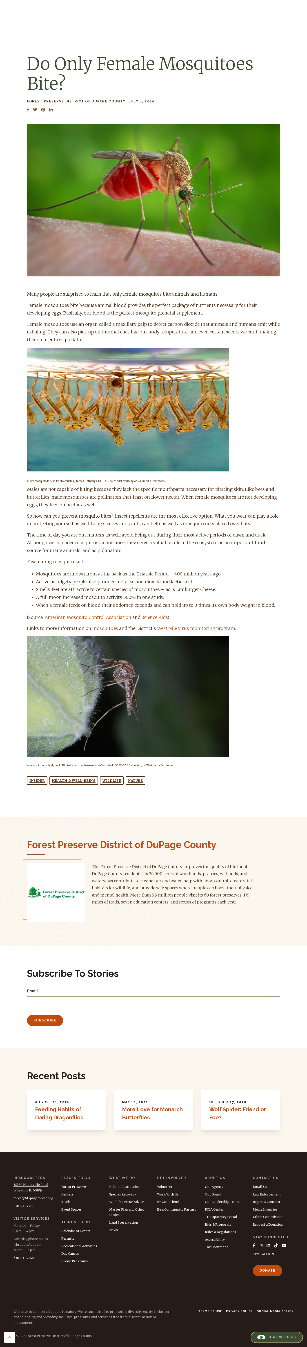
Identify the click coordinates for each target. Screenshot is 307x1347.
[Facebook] (254, 1245)
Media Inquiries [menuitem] (265, 1209)
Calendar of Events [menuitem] (75, 1231)
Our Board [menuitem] (213, 1194)
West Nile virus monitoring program (196, 628)
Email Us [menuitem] (260, 1187)
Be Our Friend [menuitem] (168, 1202)
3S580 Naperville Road (30, 1185)
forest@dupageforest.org (33, 1198)
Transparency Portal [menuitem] (221, 1217)
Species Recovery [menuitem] (122, 1194)
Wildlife (111, 781)
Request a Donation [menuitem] (268, 1224)
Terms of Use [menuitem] (210, 1311)
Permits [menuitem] (67, 1238)
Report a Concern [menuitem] (266, 1202)
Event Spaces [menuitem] (71, 1209)
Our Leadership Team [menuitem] (222, 1202)
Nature (135, 781)
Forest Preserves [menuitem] (74, 1187)
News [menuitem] (113, 1230)
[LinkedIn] (268, 1245)
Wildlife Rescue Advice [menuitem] (126, 1202)
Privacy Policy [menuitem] (239, 1311)
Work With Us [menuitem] (168, 1194)
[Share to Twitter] (35, 110)
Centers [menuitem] (67, 1194)
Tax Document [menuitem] (216, 1247)
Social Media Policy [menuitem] (275, 1311)
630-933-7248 (23, 1258)
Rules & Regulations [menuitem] (220, 1232)
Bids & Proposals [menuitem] (218, 1224)
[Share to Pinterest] (43, 110)
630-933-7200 (23, 1206)
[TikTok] (276, 1245)
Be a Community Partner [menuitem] (176, 1209)
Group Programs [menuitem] (74, 1261)
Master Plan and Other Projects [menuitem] (126, 1212)
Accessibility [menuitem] (215, 1240)
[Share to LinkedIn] (51, 110)
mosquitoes (105, 628)
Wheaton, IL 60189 (27, 1190)
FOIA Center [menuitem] (214, 1209)
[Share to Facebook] (28, 110)
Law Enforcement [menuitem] (267, 1194)
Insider (37, 781)
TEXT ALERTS (263, 1254)
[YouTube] (284, 1245)
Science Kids (154, 617)
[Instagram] (261, 1245)
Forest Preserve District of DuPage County (76, 101)
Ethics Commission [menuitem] (268, 1217)
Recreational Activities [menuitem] (79, 1246)
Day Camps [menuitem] (70, 1254)
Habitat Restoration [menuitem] (124, 1187)
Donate (268, 1270)
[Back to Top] (9, 1337)
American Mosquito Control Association (88, 617)
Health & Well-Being (74, 781)
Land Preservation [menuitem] (123, 1222)
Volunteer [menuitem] (165, 1187)
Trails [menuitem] (66, 1202)
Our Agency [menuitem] (214, 1187)
